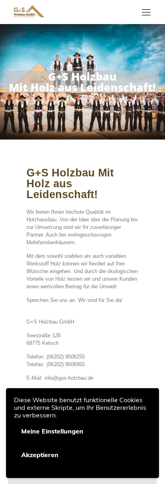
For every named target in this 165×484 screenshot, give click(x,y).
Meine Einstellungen (52, 431)
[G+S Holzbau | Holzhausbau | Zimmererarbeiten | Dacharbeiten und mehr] (29, 12)
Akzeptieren (39, 455)
